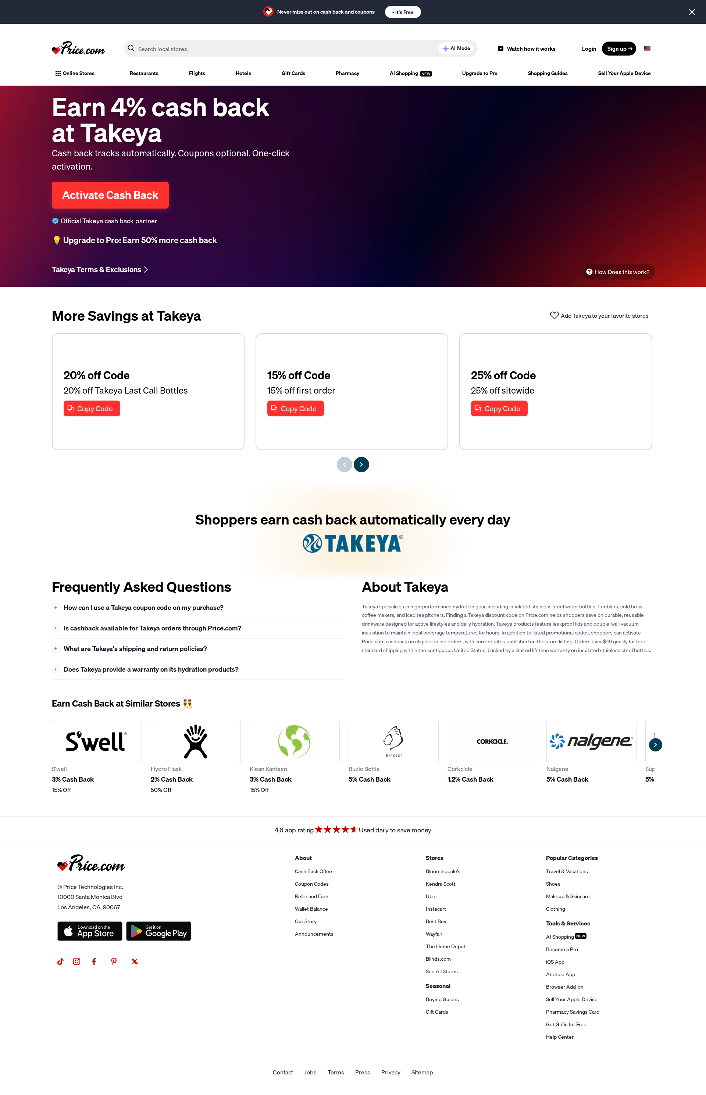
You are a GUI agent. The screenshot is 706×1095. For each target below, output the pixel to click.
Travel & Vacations (567, 871)
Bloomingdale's (443, 871)
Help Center (560, 1037)
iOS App (555, 962)
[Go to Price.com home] (78, 48)
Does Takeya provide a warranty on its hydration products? (146, 669)
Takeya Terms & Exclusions (96, 269)
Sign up (617, 48)
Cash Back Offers (314, 871)
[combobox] (301, 48)
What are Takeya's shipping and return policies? (130, 649)
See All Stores (442, 971)
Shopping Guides (548, 73)
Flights (197, 73)
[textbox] (647, 48)
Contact (283, 1072)
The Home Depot (446, 946)
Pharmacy (347, 73)
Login (589, 48)
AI (460, 48)
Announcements (314, 934)
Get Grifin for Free (566, 1024)
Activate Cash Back (110, 195)
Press (362, 1072)
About (303, 857)
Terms (336, 1072)
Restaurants (144, 73)
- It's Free (403, 12)
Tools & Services (568, 923)
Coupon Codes (312, 884)
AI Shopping (404, 73)
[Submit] (131, 50)
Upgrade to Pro (480, 73)
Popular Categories (572, 857)
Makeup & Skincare (568, 896)
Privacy (390, 1072)
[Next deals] (361, 464)
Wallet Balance (311, 909)
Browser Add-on (565, 987)
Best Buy (436, 921)
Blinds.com (438, 959)
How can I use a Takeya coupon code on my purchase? (139, 607)
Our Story (306, 921)
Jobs (310, 1072)
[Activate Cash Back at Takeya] (353, 531)
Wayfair (434, 934)
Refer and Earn (311, 896)
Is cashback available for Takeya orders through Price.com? (147, 628)
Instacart (436, 909)
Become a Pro (562, 949)
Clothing (555, 909)
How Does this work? (622, 272)
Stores (434, 857)
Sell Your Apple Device (624, 73)
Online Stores (79, 73)
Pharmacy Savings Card (572, 1012)
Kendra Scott (441, 884)
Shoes (553, 884)
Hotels (243, 73)
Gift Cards (293, 73)
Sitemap (422, 1072)
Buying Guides (442, 999)
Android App (560, 974)
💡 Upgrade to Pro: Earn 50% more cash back (134, 240)
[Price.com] (91, 879)
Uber (431, 896)
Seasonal (438, 985)
